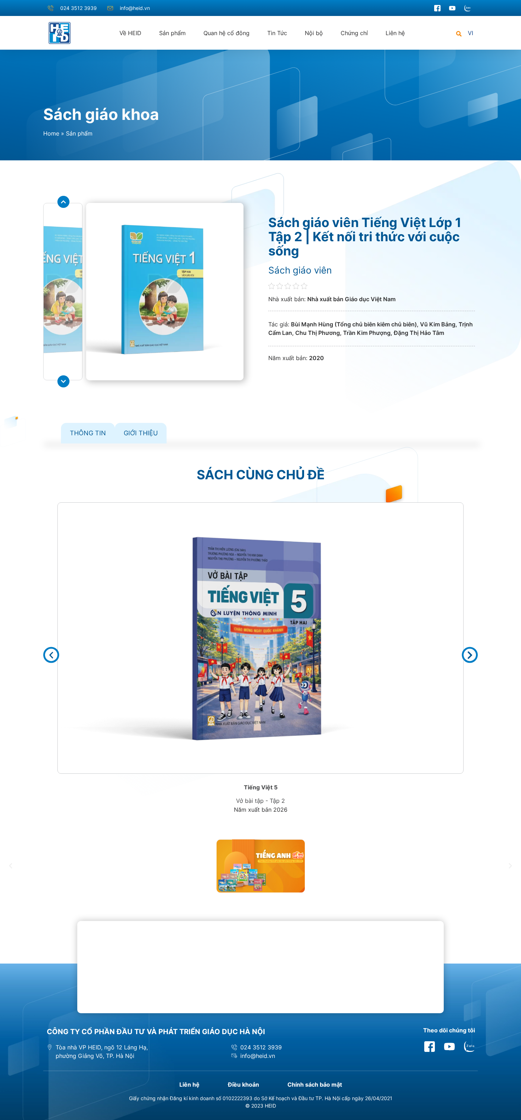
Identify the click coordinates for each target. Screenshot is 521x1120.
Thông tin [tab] (88, 433)
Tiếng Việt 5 (261, 787)
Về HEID (130, 33)
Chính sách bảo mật (314, 1084)
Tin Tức (277, 33)
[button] (458, 34)
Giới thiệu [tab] (141, 433)
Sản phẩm (172, 33)
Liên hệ (395, 33)
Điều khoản (243, 1084)
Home (51, 133)
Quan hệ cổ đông (226, 33)
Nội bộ (314, 33)
